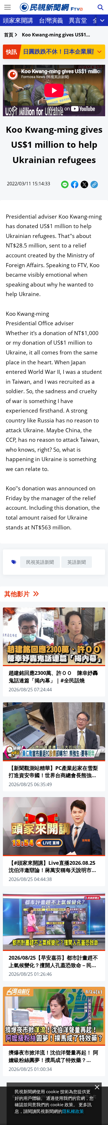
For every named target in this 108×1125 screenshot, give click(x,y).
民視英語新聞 (40, 562)
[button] (99, 51)
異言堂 (78, 20)
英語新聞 (76, 562)
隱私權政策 (73, 1111)
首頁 (8, 35)
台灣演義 (51, 20)
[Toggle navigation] (7, 7)
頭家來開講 (18, 20)
